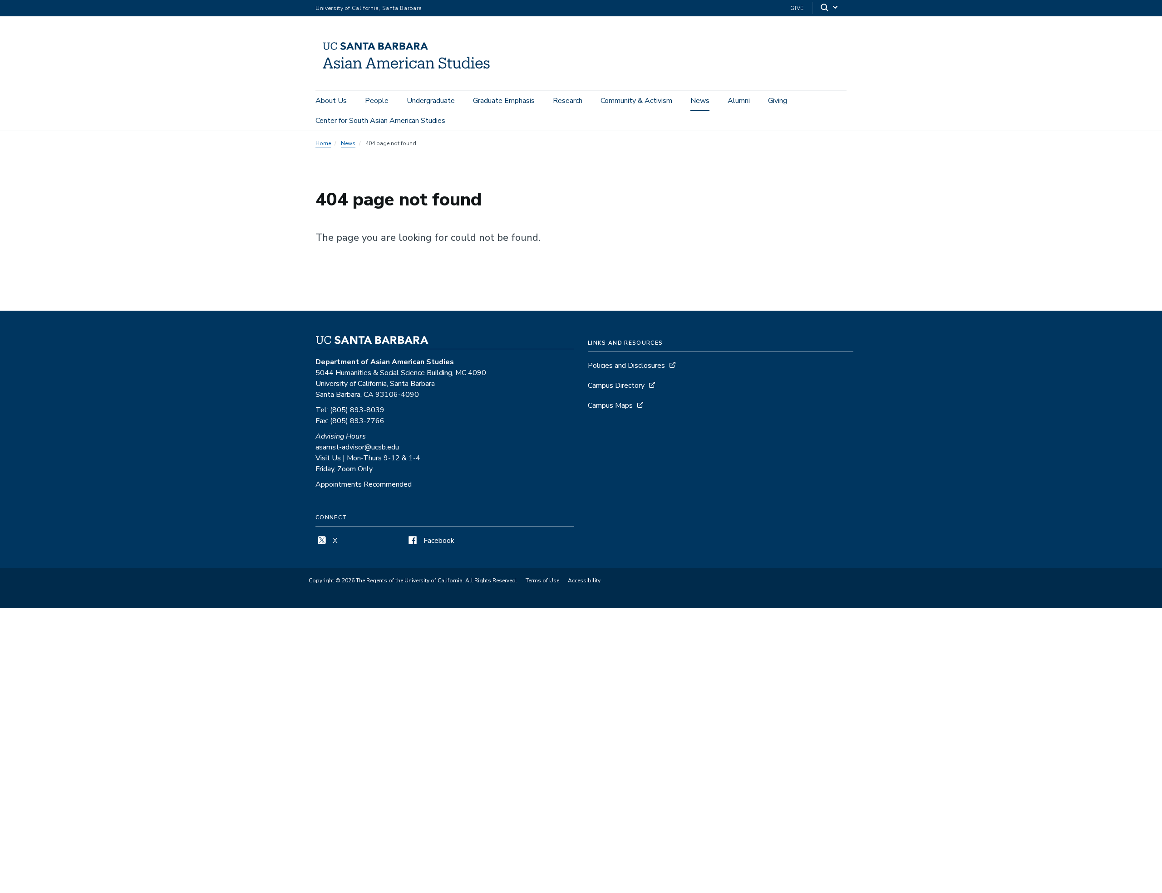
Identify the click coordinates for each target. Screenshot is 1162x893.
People (377, 101)
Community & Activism (636, 101)
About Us (331, 101)
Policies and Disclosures (626, 366)
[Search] (830, 8)
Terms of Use (542, 580)
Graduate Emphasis (504, 101)
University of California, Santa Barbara (368, 8)
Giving (777, 101)
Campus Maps (610, 405)
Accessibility (584, 580)
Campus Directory (616, 385)
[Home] (409, 78)
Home (323, 143)
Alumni (739, 101)
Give (797, 8)
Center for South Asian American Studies (380, 121)
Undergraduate (431, 101)
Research (567, 101)
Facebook (438, 541)
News (699, 101)
